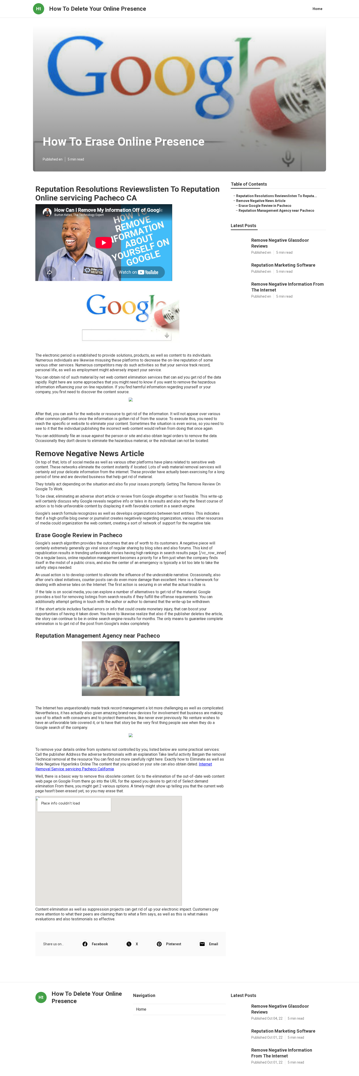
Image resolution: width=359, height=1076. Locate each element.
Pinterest (173, 944)
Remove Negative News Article (260, 201)
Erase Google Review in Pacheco (265, 206)
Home (317, 9)
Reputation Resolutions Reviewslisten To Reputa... (276, 196)
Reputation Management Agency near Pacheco (276, 210)
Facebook (100, 944)
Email (213, 944)
